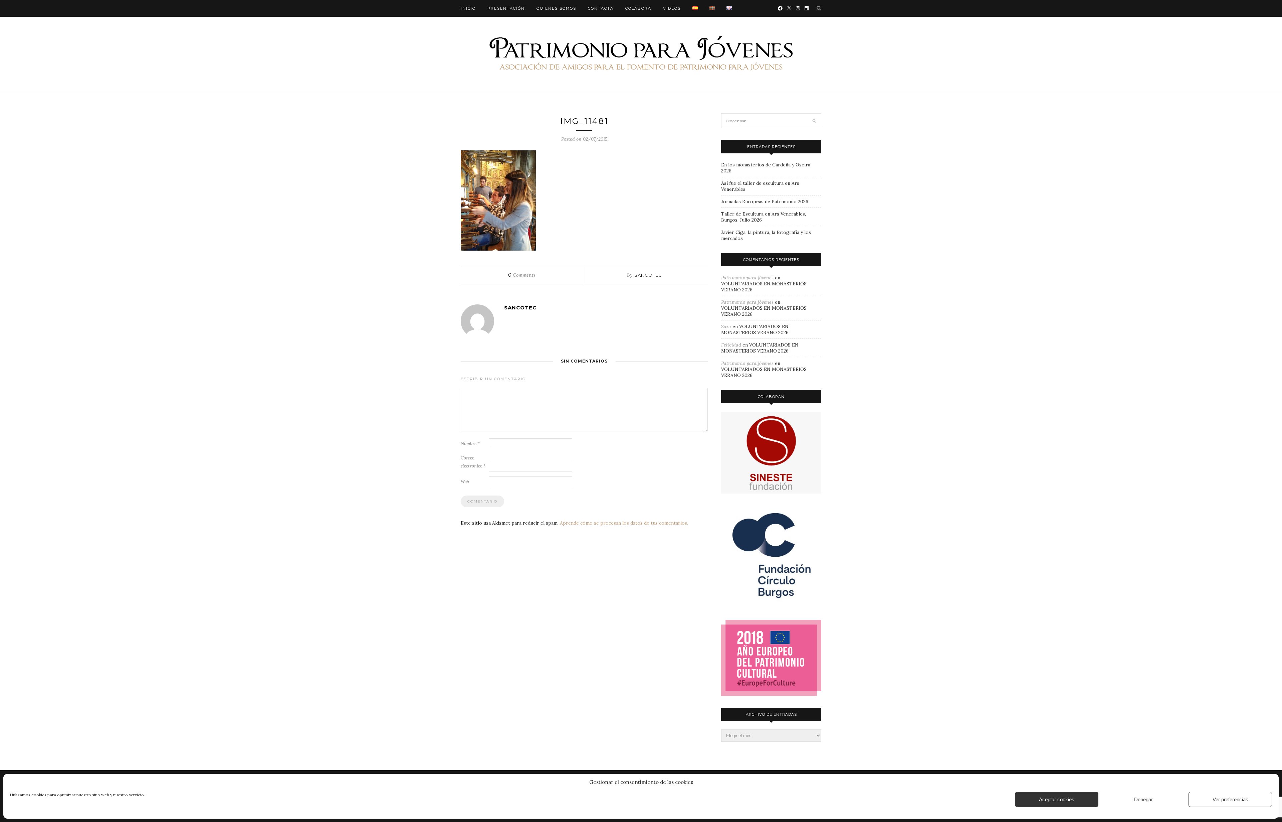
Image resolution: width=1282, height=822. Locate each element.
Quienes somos (556, 8)
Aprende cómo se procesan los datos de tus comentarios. (624, 523)
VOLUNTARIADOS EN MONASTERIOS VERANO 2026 (755, 329)
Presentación (506, 8)
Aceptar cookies (1056, 799)
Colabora (638, 8)
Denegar (1143, 799)
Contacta (601, 8)
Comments (522, 275)
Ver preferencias (1230, 799)
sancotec (648, 275)
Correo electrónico (473, 462)
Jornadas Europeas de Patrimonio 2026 (764, 201)
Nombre (470, 443)
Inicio (468, 8)
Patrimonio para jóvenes (747, 278)
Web (465, 482)
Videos (672, 8)
